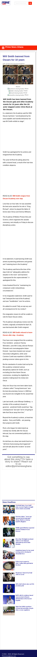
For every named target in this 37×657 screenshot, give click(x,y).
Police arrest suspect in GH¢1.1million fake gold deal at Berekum (24, 563)
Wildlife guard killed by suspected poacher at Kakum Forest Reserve (25, 529)
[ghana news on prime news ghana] (6, 3)
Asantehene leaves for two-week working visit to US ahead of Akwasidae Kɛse (25, 552)
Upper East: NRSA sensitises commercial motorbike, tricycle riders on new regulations (24, 608)
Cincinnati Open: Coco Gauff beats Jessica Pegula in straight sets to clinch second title (24, 507)
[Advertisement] (18, 26)
